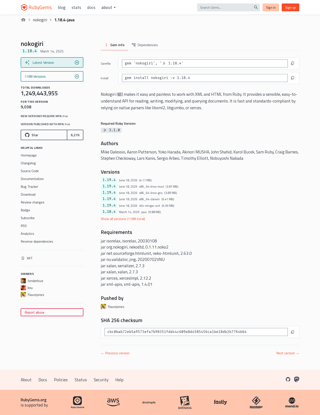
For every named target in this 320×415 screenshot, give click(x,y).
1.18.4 (109, 212)
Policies (61, 379)
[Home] (23, 19)
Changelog (28, 163)
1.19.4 (109, 180)
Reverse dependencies (37, 241)
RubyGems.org (34, 400)
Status (81, 379)
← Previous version (115, 353)
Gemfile (106, 63)
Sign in (271, 7)
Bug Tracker (29, 186)
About (26, 379)
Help (119, 379)
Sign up (290, 7)
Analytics (27, 233)
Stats (76, 7)
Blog (62, 7)
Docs (91, 7)
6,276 (75, 135)
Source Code (30, 170)
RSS (24, 225)
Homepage (29, 155)
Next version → (287, 353)
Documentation (32, 178)
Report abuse (34, 312)
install (104, 78)
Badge (25, 210)
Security (101, 379)
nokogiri (40, 20)
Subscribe (28, 217)
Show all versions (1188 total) (123, 218)
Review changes (32, 202)
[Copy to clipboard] (293, 63)
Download (28, 194)
